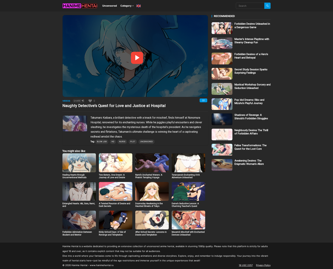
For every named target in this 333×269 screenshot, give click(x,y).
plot (132, 141)
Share (77, 101)
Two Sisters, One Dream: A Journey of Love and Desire (112, 176)
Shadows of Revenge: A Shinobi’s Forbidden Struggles (251, 116)
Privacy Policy (263, 265)
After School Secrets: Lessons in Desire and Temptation (151, 233)
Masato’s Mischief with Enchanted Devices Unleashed (188, 233)
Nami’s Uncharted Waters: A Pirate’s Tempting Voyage (148, 176)
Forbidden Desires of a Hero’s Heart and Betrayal (251, 56)
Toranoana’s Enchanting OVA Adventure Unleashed (186, 176)
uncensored (146, 141)
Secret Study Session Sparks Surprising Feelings (250, 71)
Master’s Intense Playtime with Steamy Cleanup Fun (251, 41)
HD (113, 141)
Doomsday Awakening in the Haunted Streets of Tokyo (149, 205)
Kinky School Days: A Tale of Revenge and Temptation (112, 233)
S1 (203, 100)
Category (125, 5)
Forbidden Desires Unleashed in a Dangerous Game (252, 25)
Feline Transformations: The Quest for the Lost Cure (250, 147)
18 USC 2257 (246, 265)
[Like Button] (90, 101)
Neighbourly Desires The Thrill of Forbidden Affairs (251, 132)
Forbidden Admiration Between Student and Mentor (77, 233)
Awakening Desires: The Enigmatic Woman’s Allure (249, 162)
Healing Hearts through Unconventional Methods (74, 176)
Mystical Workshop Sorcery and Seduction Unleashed (252, 86)
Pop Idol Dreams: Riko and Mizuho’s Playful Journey (249, 101)
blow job (102, 141)
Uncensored (109, 5)
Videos (66, 101)
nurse (122, 141)
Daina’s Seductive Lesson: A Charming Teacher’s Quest (185, 205)
